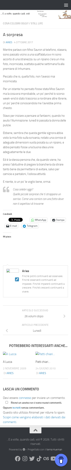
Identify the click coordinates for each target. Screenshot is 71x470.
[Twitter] (32, 458)
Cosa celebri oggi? (15, 23)
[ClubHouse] (46, 458)
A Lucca (7, 362)
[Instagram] (25, 458)
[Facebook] (18, 458)
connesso (25, 398)
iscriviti (16, 407)
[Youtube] (53, 458)
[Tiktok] (39, 458)
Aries (9, 42)
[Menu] (66, 5)
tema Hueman (54, 449)
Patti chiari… (43, 362)
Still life (37, 23)
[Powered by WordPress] (23, 449)
